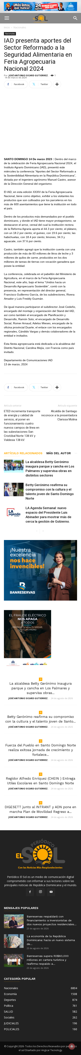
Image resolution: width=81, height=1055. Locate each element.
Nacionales (20, 27)
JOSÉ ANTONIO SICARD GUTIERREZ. (28, 75)
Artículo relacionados (23, 453)
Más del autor (58, 453)
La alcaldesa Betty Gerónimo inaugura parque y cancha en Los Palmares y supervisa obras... (40, 688)
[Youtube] (51, 892)
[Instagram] (40, 892)
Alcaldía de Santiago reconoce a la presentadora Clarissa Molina (59, 415)
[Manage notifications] (72, 1046)
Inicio (7, 27)
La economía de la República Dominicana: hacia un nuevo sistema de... (51, 940)
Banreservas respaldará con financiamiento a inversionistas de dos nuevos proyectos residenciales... (51, 920)
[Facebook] (30, 892)
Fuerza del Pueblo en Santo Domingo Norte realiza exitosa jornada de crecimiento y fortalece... (40, 750)
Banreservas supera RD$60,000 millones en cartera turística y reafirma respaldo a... (48, 959)
